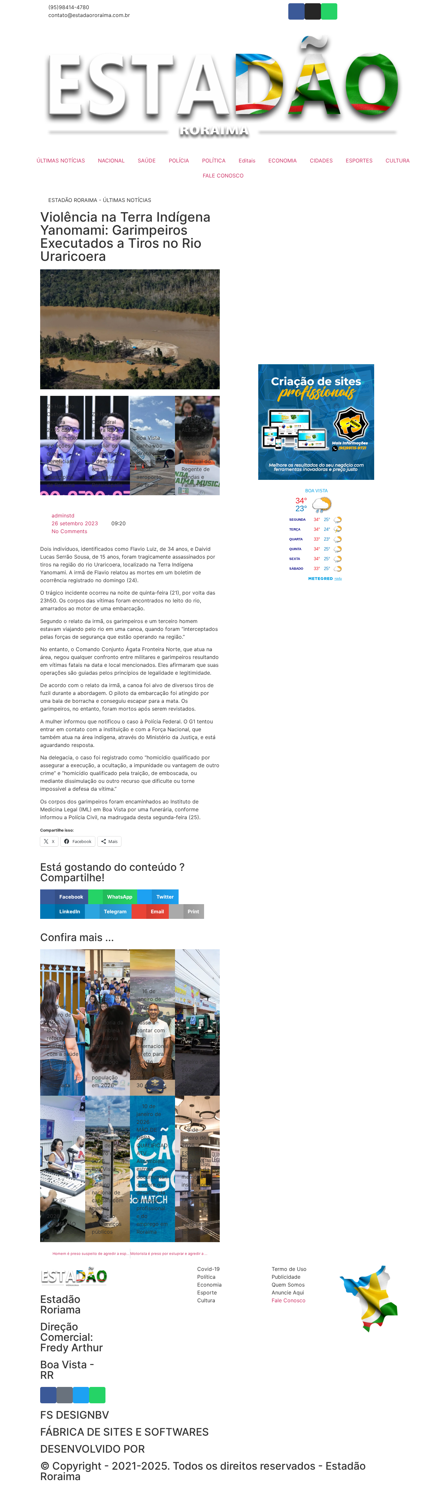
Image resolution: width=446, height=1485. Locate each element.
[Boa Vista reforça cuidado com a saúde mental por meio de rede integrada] (62, 1022)
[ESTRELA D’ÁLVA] (197, 1022)
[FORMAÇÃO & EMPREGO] (62, 1169)
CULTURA (398, 160)
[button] (64, 896)
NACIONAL (111, 160)
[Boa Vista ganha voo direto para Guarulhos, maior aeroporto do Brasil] (152, 445)
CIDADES (321, 160)
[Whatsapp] (329, 11)
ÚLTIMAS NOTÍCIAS (61, 160)
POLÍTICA (214, 160)
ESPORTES (359, 160)
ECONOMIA (282, 160)
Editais (247, 160)
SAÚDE (147, 160)
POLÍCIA (179, 160)
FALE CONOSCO (223, 175)
